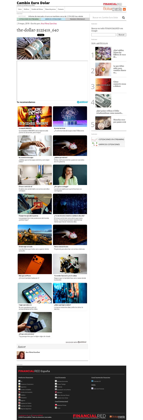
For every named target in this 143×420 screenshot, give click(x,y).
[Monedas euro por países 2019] (103, 123)
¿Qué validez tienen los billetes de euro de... (119, 53)
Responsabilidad (37, 415)
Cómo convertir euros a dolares (119, 84)
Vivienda (59, 387)
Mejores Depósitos (25, 409)
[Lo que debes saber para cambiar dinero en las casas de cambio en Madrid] (103, 69)
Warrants (59, 392)
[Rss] (124, 9)
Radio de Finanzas (98, 389)
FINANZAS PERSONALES (77, 19)
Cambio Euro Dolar (33, 2)
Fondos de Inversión (26, 392)
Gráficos (26, 9)
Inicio (20, 9)
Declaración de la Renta (64, 389)
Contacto (61, 9)
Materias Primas (61, 405)
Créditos (22, 395)
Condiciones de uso (24, 415)
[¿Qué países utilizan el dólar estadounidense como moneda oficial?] (103, 100)
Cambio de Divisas (37, 9)
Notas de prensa (50, 9)
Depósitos (23, 387)
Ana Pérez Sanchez (49, 23)
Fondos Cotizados (25, 389)
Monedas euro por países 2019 (119, 120)
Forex (58, 408)
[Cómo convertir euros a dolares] (103, 85)
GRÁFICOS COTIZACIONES (53, 19)
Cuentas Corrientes (26, 406)
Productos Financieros (26, 384)
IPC (21, 381)
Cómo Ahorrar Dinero (63, 395)
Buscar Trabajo (61, 384)
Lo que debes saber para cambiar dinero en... (119, 69)
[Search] (123, 17)
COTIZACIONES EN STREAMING (29, 19)
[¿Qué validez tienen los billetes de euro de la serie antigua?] (103, 53)
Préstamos (23, 397)
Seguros (22, 400)
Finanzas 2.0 (97, 381)
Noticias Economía (62, 381)
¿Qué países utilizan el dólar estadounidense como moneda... (109, 111)
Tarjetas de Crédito (25, 403)
